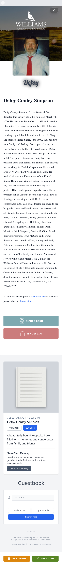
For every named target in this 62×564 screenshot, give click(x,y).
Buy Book (30, 427)
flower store (26, 301)
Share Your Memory (18, 468)
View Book (14, 427)
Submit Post (31, 517)
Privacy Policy (22, 540)
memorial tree (38, 296)
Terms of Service (39, 540)
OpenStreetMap (34, 544)
